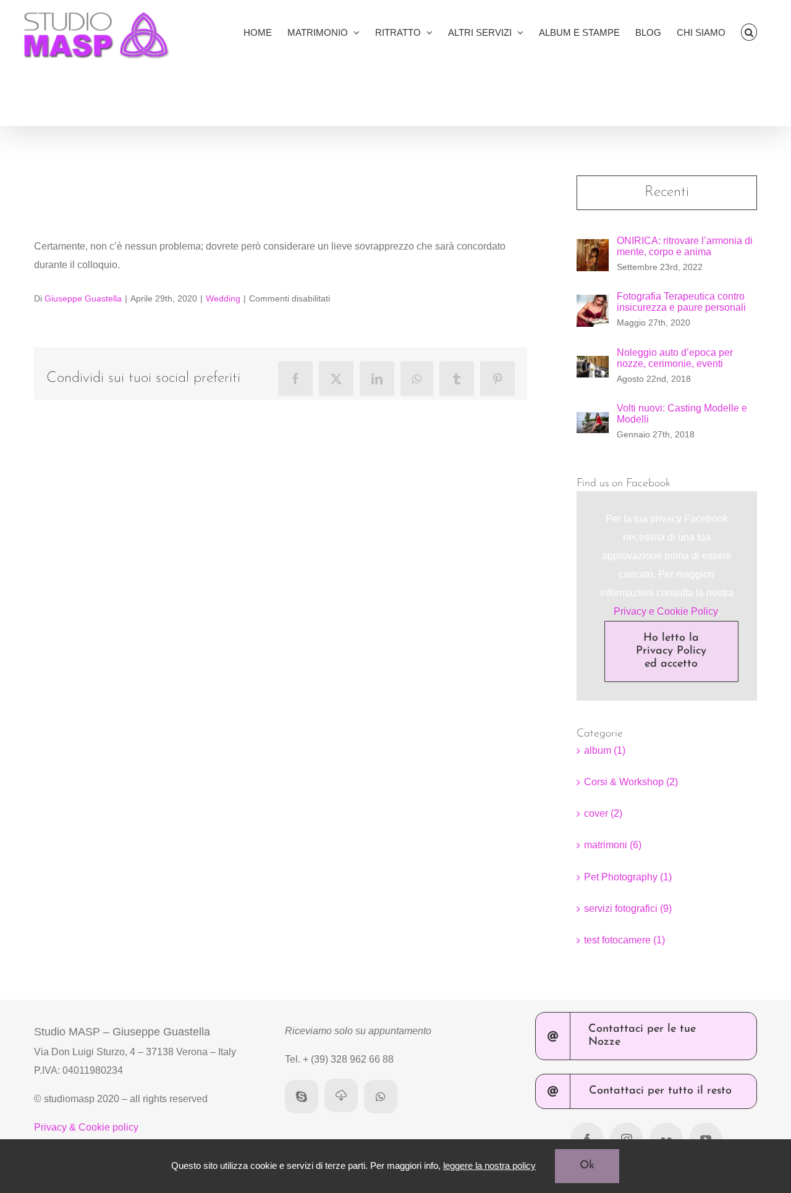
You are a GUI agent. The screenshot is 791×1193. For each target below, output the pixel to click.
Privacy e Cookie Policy (665, 611)
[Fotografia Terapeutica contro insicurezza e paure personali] (593, 303)
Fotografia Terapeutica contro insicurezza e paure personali (681, 302)
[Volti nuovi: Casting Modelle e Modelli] (593, 421)
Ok (587, 1165)
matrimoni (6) (612, 845)
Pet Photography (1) (628, 877)
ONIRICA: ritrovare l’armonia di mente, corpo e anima (685, 246)
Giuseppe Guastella (83, 298)
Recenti (667, 192)
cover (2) (603, 813)
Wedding (223, 298)
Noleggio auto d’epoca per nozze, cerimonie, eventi (675, 358)
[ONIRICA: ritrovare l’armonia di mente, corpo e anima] (593, 248)
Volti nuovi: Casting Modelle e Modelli (682, 413)
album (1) (604, 750)
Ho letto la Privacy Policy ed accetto (671, 651)
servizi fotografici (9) (628, 908)
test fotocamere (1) (624, 940)
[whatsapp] (380, 1096)
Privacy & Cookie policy (86, 1127)
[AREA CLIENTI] (341, 1095)
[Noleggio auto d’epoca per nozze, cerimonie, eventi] (593, 365)
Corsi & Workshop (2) (631, 782)
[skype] (301, 1096)
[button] (749, 32)
